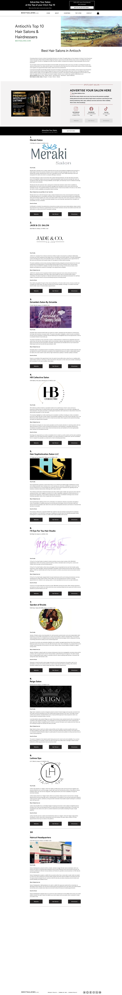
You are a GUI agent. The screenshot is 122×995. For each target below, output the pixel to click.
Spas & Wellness (71, 75)
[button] (98, 13)
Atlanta (58, 76)
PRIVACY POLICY (52, 992)
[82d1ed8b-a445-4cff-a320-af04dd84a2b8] (87, 992)
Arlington (45, 76)
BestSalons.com (79, 74)
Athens (54, 76)
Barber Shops (41, 75)
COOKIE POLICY (72, 992)
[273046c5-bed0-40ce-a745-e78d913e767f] (93, 992)
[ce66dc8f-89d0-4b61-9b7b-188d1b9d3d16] (100, 992)
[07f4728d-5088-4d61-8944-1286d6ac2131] (84, 992)
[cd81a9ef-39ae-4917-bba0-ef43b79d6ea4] (97, 992)
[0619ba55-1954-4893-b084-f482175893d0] (90, 992)
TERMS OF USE (63, 992)
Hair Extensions (56, 75)
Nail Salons (63, 75)
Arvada (50, 76)
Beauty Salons (48, 75)
